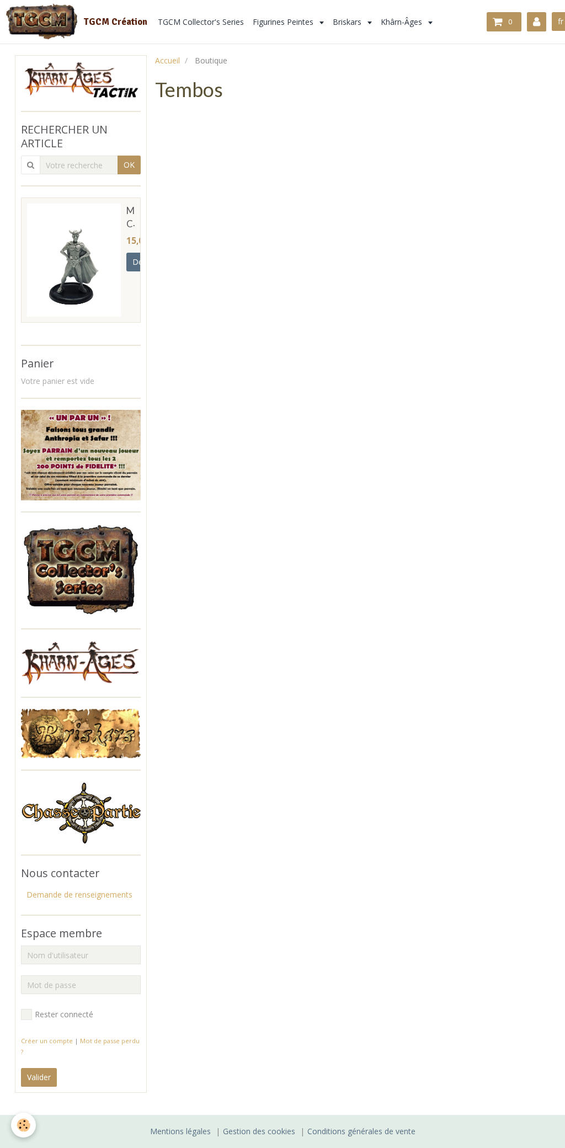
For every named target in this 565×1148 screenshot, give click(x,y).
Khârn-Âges (402, 22)
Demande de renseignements (79, 894)
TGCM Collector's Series (201, 22)
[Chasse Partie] (81, 812)
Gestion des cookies (259, 1131)
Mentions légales (180, 1131)
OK (129, 164)
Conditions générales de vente (361, 1131)
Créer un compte (47, 1041)
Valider (39, 1077)
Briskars (348, 22)
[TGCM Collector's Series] (81, 569)
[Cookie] (23, 1125)
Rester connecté (64, 1014)
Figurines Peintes (284, 22)
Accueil (167, 60)
